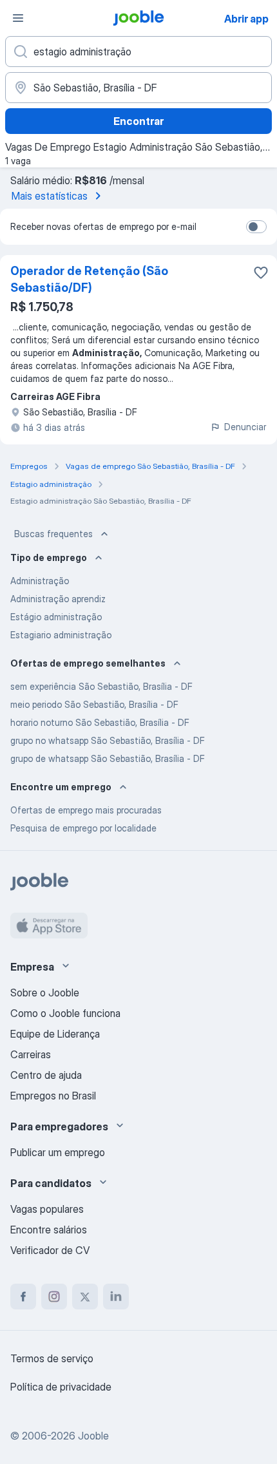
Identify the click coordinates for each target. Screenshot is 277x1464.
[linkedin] (116, 1296)
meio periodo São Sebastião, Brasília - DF (94, 704)
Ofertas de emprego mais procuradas (86, 809)
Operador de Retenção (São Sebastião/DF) (89, 279)
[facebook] (23, 1296)
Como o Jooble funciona (65, 1013)
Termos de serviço (51, 1358)
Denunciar (245, 426)
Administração (39, 580)
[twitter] (85, 1296)
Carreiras (30, 1054)
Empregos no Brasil (53, 1095)
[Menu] (18, 18)
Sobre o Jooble (44, 992)
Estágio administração (56, 616)
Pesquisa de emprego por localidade (83, 827)
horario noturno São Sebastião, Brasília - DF (99, 722)
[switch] (256, 226)
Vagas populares (47, 1209)
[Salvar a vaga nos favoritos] (261, 272)
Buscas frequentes (53, 533)
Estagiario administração (60, 634)
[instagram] (54, 1296)
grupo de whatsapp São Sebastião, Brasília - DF (107, 758)
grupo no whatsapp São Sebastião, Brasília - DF (107, 740)
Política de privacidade (60, 1386)
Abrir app (246, 18)
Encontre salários (48, 1229)
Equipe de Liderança (55, 1033)
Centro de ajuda (46, 1075)
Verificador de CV (50, 1250)
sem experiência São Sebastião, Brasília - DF (101, 686)
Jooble (93, 1435)
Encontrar (138, 121)
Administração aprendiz (58, 598)
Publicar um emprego (57, 1152)
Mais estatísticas (50, 195)
